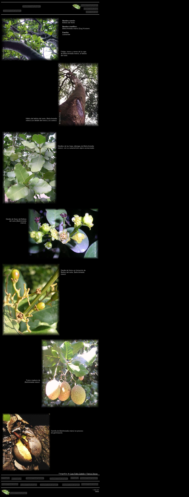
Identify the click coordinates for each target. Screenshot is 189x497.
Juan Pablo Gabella (77, 474)
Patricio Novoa (92, 474)
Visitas (97, 491)
